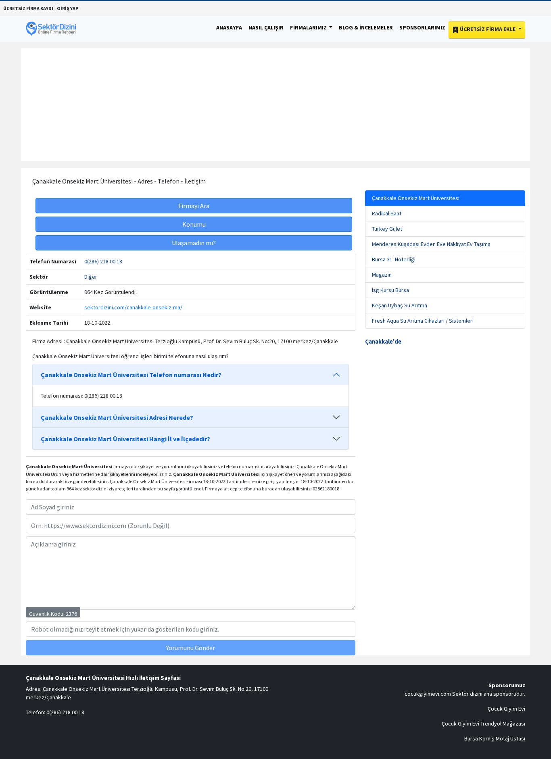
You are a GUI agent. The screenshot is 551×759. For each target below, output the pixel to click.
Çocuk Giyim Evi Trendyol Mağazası (483, 723)
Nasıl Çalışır (266, 27)
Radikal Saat (386, 213)
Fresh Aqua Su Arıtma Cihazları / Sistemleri (423, 320)
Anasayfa (229, 27)
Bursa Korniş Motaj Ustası (494, 738)
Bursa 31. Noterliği (393, 259)
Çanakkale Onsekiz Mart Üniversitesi (415, 198)
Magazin (382, 274)
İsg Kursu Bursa (390, 290)
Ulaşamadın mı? (194, 243)
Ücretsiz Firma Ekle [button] (488, 29)
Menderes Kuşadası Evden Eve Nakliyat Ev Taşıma (431, 244)
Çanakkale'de (383, 341)
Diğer (90, 276)
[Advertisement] (275, 104)
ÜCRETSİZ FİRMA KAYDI (28, 8)
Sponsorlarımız (422, 27)
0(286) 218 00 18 (103, 261)
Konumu (194, 224)
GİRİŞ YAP (67, 8)
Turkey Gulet (387, 228)
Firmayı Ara (193, 206)
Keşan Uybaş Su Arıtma (399, 305)
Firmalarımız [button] (309, 27)
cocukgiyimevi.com (428, 693)
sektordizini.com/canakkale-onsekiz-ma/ (133, 307)
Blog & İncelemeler (366, 27)
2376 (71, 613)
